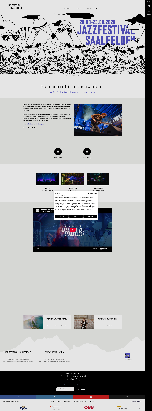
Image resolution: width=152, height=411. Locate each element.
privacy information (75, 209)
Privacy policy (92, 194)
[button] (58, 194)
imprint (65, 211)
